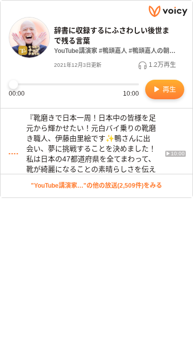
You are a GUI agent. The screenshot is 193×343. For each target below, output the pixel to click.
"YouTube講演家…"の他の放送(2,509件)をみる (96, 185)
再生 (168, 89)
